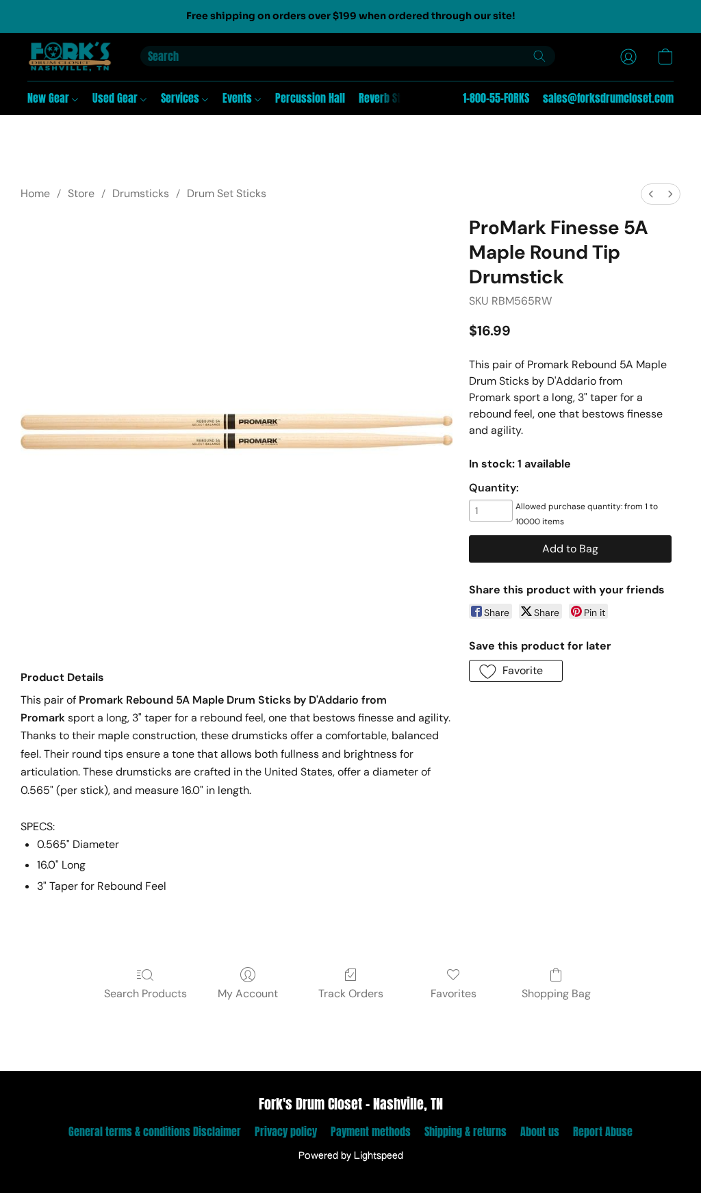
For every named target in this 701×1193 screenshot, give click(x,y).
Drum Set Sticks (226, 193)
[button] (70, 57)
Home (35, 193)
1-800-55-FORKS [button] (496, 98)
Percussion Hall (310, 98)
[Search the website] (539, 56)
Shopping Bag (556, 993)
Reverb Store (387, 98)
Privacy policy (286, 1131)
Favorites (453, 993)
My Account (248, 993)
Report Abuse (603, 1131)
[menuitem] (651, 194)
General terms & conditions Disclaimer (154, 1131)
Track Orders (350, 993)
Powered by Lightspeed (350, 1156)
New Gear (49, 98)
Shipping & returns (465, 1131)
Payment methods (371, 1131)
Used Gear (116, 98)
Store (81, 193)
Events (238, 98)
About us (539, 1131)
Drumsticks (140, 193)
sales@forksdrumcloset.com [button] (608, 98)
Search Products (145, 993)
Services (181, 98)
